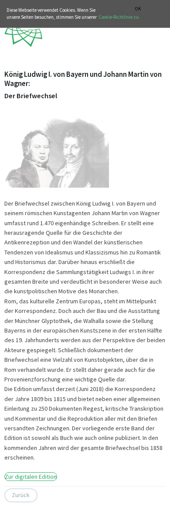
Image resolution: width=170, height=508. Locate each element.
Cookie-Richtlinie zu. (119, 17)
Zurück (21, 495)
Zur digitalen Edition (31, 477)
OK (138, 9)
